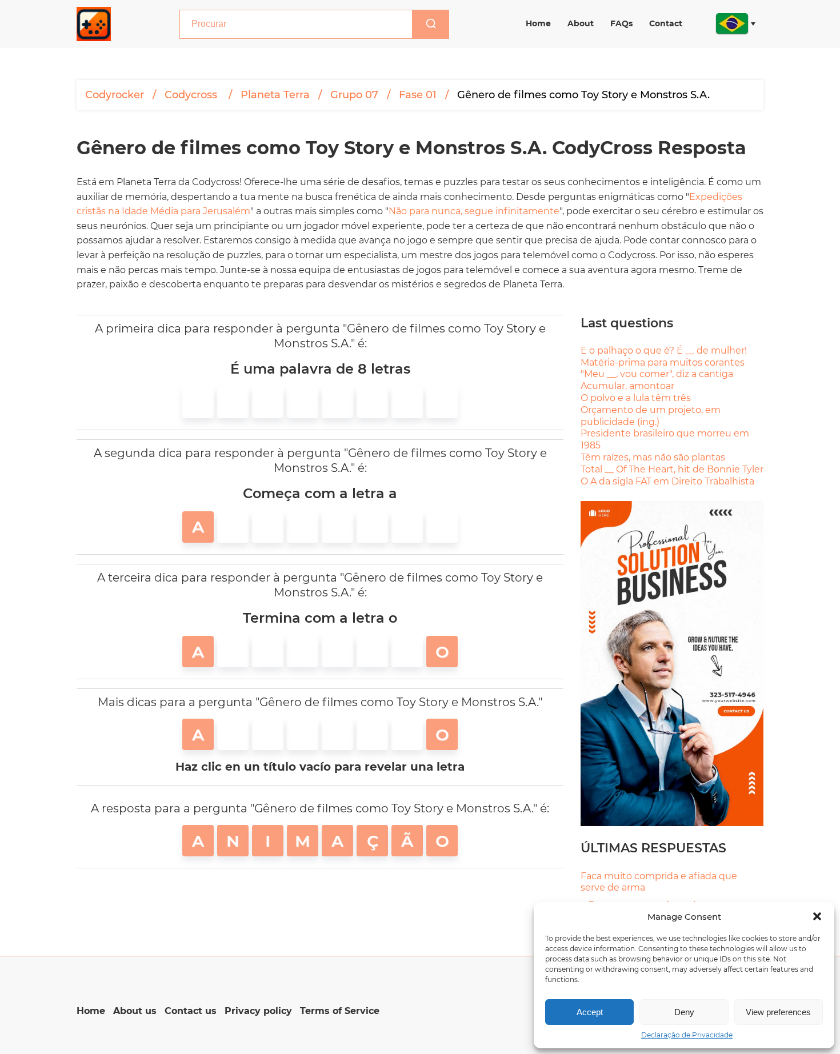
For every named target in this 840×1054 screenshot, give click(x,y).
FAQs (621, 23)
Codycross (192, 95)
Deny (684, 1012)
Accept (590, 1012)
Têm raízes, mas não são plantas (653, 457)
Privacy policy (258, 1010)
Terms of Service (339, 1010)
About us (135, 1010)
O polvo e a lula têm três (636, 397)
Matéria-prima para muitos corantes (663, 362)
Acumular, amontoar (627, 385)
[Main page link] (94, 24)
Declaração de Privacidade (687, 1035)
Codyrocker (114, 95)
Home (538, 23)
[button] (817, 916)
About (580, 23)
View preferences (778, 1012)
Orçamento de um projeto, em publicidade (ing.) (651, 415)
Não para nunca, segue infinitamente (474, 211)
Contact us (191, 1010)
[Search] (431, 24)
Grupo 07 (354, 95)
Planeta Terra (275, 95)
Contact (665, 23)
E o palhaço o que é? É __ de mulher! (664, 350)
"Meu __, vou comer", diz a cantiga (657, 373)
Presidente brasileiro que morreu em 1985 (665, 439)
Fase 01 (418, 95)
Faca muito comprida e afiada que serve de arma (659, 882)
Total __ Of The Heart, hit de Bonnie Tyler (672, 469)
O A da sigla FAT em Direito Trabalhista (667, 481)
